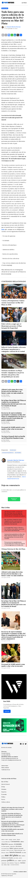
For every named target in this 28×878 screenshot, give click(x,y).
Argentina (10, 839)
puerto (15, 860)
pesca (20, 858)
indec (24, 850)
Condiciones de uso (5, 769)
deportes (4, 844)
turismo (22, 863)
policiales (4, 860)
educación (12, 846)
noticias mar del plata (7, 858)
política (10, 860)
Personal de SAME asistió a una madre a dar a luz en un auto (13, 428)
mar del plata (18, 452)
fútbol (11, 848)
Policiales (3, 789)
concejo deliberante (5, 841)
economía (18, 844)
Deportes (3, 792)
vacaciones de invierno (14, 864)
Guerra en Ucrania (9, 850)
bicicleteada (13, 450)
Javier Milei (24, 852)
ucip (2, 864)
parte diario (16, 858)
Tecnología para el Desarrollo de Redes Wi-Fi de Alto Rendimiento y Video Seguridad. (13, 706)
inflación (3, 852)
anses (6, 839)
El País (3, 786)
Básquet (18, 839)
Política (3, 797)
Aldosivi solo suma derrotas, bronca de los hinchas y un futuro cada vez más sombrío (12, 391)
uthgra (8, 864)
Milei (20, 855)
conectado (14, 490)
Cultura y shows (5, 802)
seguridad (24, 860)
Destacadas (5, 8)
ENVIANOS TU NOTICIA (14, 499)
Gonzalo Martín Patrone (14, 27)
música (23, 855)
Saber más (7, 711)
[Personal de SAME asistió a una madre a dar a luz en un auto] (10, 653)
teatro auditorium (10, 862)
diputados (10, 844)
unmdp (5, 864)
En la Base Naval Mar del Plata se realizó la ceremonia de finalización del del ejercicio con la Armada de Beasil (13, 403)
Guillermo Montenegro (18, 850)
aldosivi (3, 839)
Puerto (3, 799)
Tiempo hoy (17, 862)
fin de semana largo (5, 848)
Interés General (5, 784)
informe (7, 852)
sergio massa (3, 862)
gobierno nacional (18, 848)
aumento (14, 839)
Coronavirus (15, 841)
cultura (22, 841)
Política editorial (5, 767)
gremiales (3, 850)
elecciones (18, 846)
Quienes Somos (4, 765)
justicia (2, 855)
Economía (3, 794)
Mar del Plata (4, 781)
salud (19, 860)
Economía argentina (5, 846)
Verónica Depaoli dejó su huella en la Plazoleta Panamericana (13, 437)
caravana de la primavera (7, 452)
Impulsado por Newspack (7, 875)
